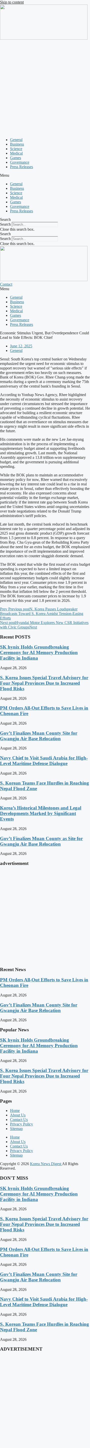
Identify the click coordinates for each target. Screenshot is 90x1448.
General (16, 140)
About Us (18, 1115)
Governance (19, 162)
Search (5, 224)
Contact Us (19, 1119)
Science (16, 149)
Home (15, 1110)
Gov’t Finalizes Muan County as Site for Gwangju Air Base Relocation (41, 841)
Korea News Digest (46, 1164)
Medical (16, 153)
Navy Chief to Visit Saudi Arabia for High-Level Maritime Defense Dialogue (44, 760)
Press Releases (21, 167)
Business (17, 144)
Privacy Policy (21, 1124)
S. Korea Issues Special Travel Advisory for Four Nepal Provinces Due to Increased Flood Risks (44, 683)
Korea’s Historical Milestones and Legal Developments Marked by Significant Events (40, 813)
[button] (45, 175)
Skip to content (12, 2)
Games (15, 158)
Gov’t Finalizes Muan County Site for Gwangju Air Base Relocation (38, 735)
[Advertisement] (45, 88)
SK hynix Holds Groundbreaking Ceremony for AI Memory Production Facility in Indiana (39, 652)
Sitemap (16, 1128)
